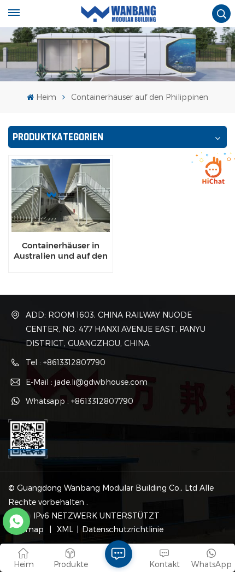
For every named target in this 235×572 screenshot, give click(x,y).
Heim (46, 97)
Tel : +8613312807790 (65, 362)
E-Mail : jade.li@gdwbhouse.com (87, 381)
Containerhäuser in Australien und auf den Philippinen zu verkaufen (61, 250)
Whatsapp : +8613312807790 (79, 401)
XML (64, 529)
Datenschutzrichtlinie (122, 529)
